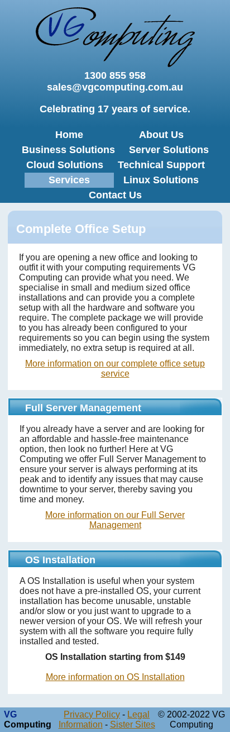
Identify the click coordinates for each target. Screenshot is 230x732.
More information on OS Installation (115, 677)
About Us (161, 134)
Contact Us (115, 195)
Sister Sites (132, 724)
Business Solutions (68, 149)
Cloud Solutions (64, 164)
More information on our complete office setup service (115, 368)
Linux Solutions (161, 180)
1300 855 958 (115, 75)
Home (69, 134)
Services (69, 180)
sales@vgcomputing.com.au (115, 87)
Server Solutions (169, 149)
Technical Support (161, 164)
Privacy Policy (92, 714)
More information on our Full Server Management (115, 520)
